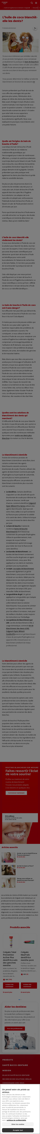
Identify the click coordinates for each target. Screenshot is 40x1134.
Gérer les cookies (17, 1124)
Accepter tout (18, 1130)
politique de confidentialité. (16, 1120)
